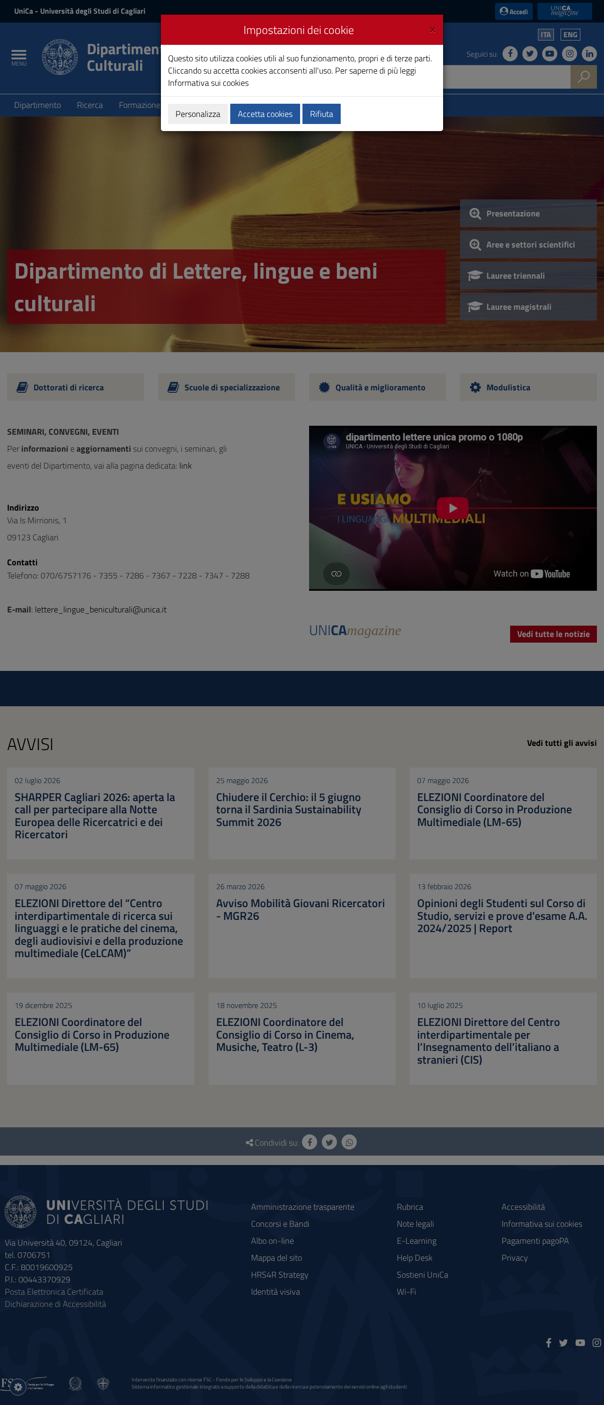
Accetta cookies (265, 113)
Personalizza (198, 113)
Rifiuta (321, 113)
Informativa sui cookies (208, 82)
